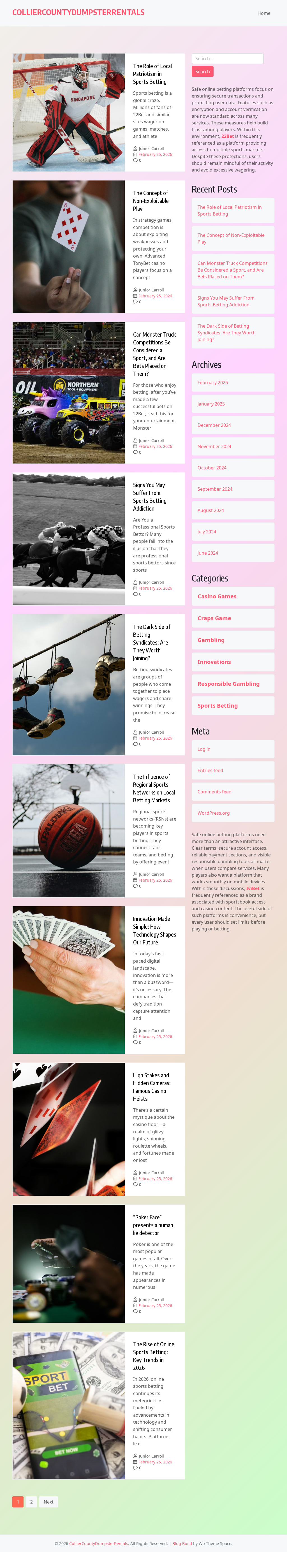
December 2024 (214, 425)
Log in (204, 749)
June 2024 (208, 553)
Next (49, 1502)
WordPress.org (214, 813)
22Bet (227, 136)
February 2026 (213, 382)
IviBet (253, 888)
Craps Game (214, 618)
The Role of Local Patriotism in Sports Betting (152, 73)
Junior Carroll (151, 148)
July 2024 (207, 532)
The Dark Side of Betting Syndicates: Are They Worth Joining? (151, 642)
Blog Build (182, 1543)
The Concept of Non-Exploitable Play (151, 200)
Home (264, 13)
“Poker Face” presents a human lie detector (153, 1224)
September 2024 (215, 489)
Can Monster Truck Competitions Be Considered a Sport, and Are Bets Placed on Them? (233, 270)
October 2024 (212, 468)
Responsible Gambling (229, 683)
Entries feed (210, 770)
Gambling (211, 640)
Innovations (214, 662)
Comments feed (215, 792)
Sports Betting (218, 705)
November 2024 (214, 446)
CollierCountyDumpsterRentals (78, 12)
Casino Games (217, 596)
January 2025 (211, 404)
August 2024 (211, 510)
